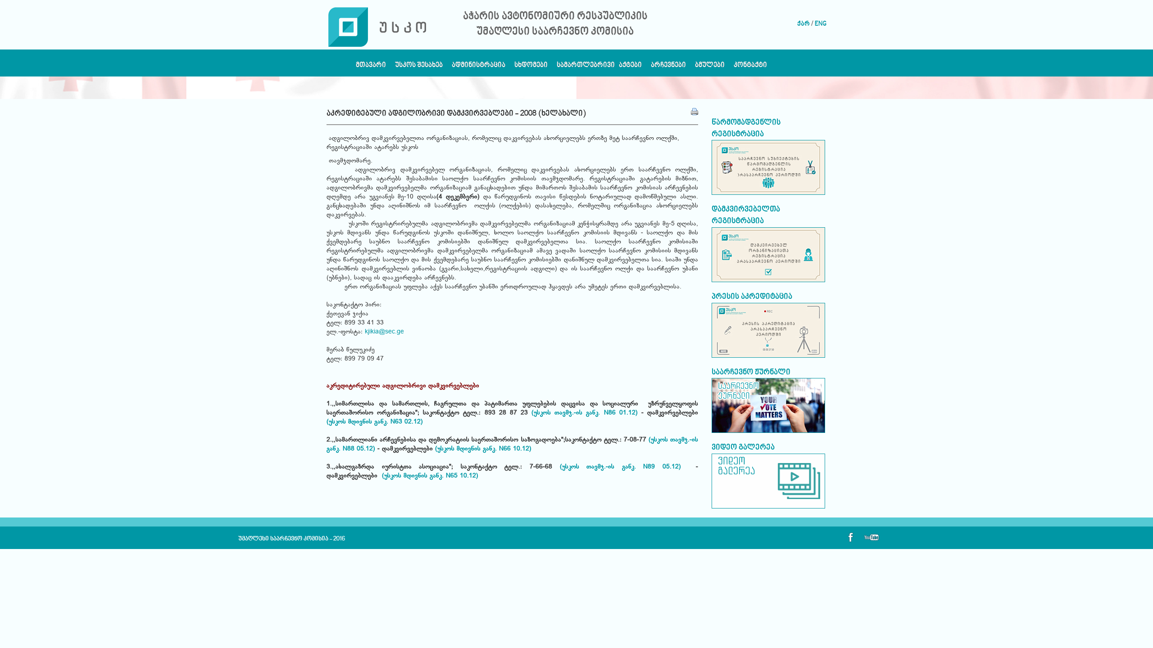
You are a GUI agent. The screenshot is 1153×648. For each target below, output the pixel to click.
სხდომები (531, 67)
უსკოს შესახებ (419, 67)
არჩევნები (668, 67)
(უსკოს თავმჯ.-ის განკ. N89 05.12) (624, 467)
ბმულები (710, 67)
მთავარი (371, 67)
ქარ (803, 24)
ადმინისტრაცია (478, 67)
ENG (820, 24)
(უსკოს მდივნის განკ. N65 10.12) (429, 476)
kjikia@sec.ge (384, 332)
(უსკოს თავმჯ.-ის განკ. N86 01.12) (584, 413)
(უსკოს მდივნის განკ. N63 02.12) (375, 422)
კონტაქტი (750, 67)
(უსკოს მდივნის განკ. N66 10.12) (483, 449)
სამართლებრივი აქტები (599, 67)
